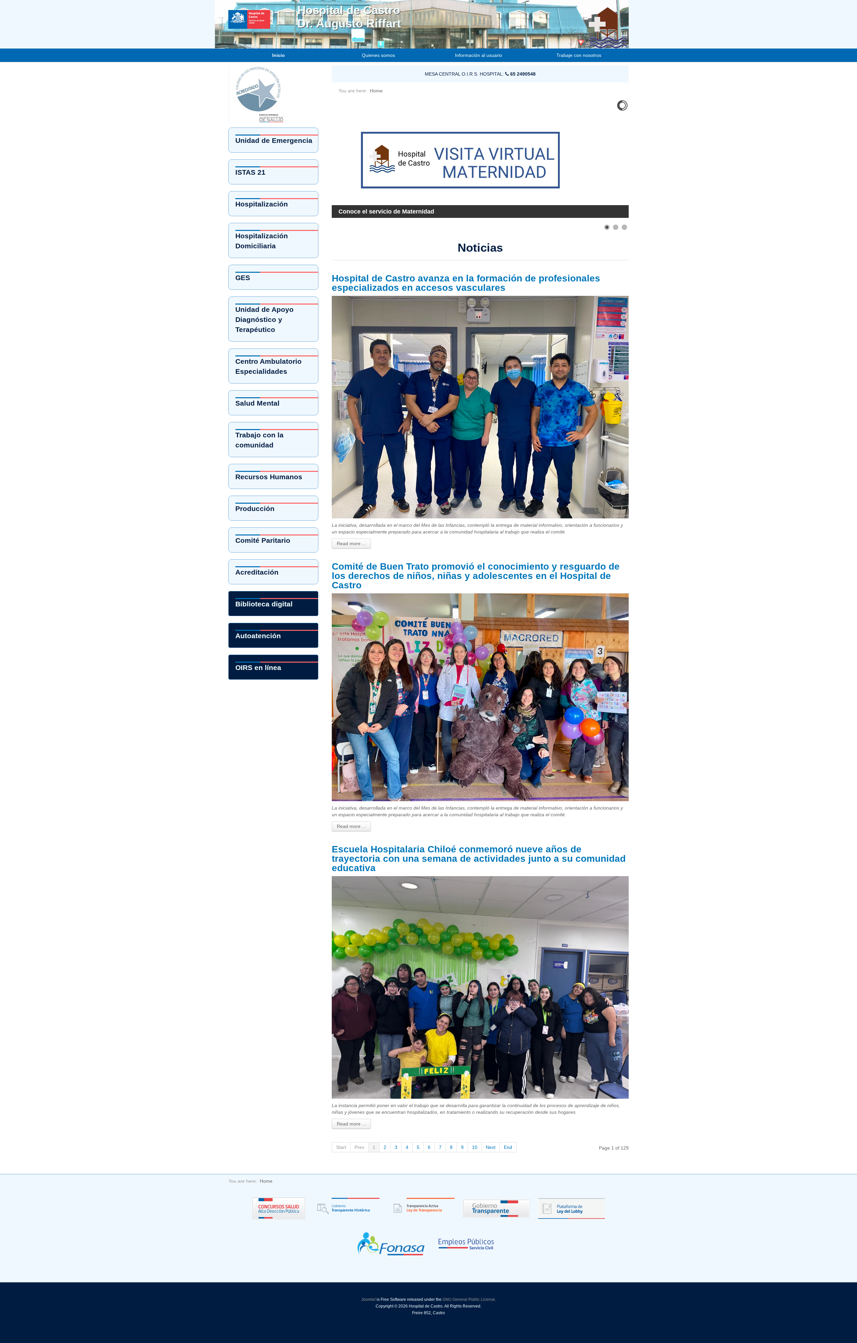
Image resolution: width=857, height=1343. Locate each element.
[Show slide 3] (624, 227)
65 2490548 (522, 74)
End (508, 1147)
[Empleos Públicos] (466, 1243)
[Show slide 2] (615, 227)
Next (490, 1147)
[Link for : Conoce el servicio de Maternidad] (480, 158)
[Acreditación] (261, 94)
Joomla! (368, 1299)
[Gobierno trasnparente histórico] (346, 1208)
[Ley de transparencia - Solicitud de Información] (496, 1208)
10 (474, 1147)
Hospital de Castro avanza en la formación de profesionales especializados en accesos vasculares (466, 283)
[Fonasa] (391, 1243)
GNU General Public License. (469, 1299)
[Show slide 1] (607, 227)
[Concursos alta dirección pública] (278, 1208)
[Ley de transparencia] (421, 1208)
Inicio (278, 55)
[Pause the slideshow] (608, 158)
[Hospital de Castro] (262, 11)
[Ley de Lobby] (571, 1208)
